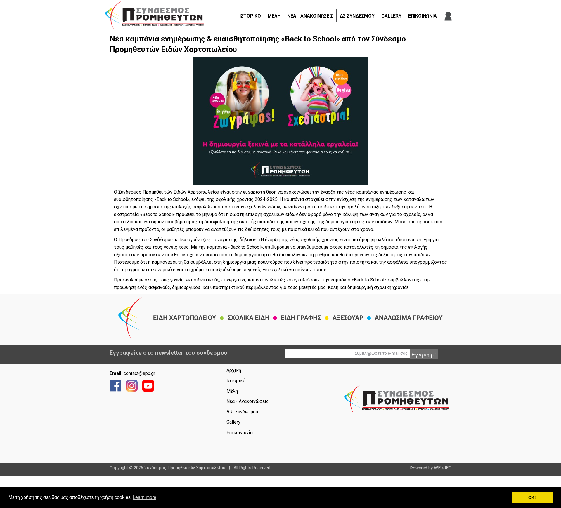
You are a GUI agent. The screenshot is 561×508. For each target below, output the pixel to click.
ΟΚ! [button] (532, 497)
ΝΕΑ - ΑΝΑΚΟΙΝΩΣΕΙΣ (310, 16)
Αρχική (233, 370)
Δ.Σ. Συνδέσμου (242, 412)
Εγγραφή (424, 354)
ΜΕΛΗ (274, 16)
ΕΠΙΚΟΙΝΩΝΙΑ (422, 16)
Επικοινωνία (239, 432)
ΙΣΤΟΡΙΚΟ (250, 16)
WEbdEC (442, 468)
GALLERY (391, 16)
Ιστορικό (235, 380)
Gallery (233, 422)
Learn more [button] (144, 497)
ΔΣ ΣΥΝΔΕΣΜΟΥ (357, 16)
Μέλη (232, 391)
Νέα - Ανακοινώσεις (247, 401)
